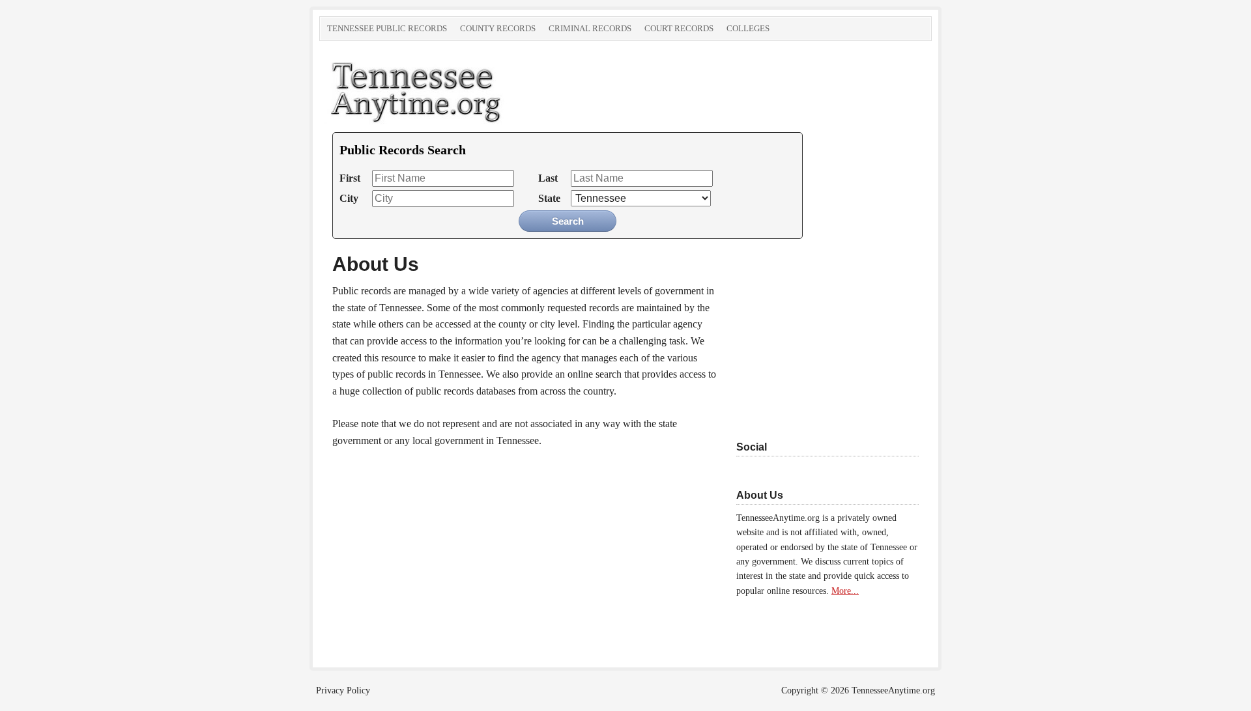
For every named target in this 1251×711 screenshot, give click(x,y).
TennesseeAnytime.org (465, 90)
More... (845, 591)
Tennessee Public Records (387, 28)
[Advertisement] (817, 333)
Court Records (678, 28)
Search (568, 221)
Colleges (747, 28)
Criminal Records (590, 28)
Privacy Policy (343, 690)
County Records (498, 28)
